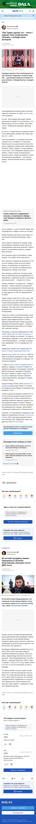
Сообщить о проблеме (18, 808)
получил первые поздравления (19, 365)
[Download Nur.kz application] (18, 4)
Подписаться (18, 433)
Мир (3, 22)
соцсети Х (6, 131)
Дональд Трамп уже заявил (15, 354)
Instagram (19, 538)
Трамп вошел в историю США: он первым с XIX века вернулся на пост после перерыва (18, 455)
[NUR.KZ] (18, 11)
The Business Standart (19, 606)
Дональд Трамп (11, 482)
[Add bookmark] (32, 778)
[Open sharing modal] (23, 778)
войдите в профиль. (11, 515)
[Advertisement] (18, 97)
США (3, 482)
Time (25, 113)
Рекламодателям (18, 812)
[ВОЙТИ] (33, 11)
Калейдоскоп (6, 548)
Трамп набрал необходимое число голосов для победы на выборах (18, 446)
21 (4, 708)
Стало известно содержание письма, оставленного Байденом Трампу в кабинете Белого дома (17, 217)
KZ (30, 11)
